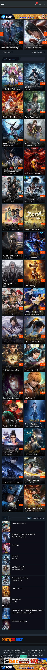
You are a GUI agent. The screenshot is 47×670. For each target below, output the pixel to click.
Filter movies (37, 52)
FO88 (39, 653)
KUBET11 (20, 650)
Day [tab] (29, 518)
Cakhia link (8, 653)
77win (28, 650)
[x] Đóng (24, 657)
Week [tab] (34, 518)
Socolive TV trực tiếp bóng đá (25, 653)
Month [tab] (39, 518)
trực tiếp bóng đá (9, 650)
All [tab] (43, 518)
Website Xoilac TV (38, 650)
